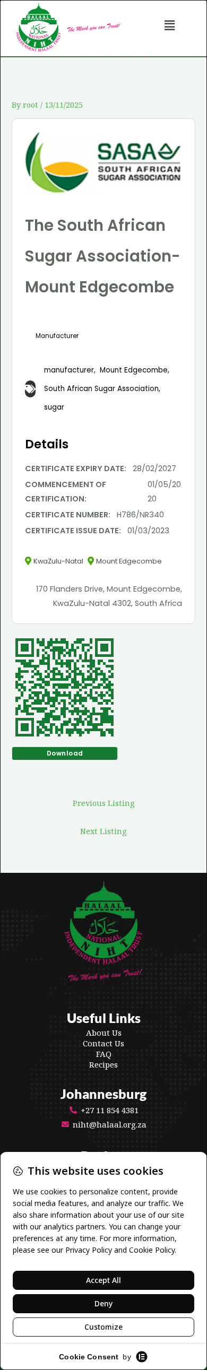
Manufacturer (57, 336)
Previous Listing (104, 802)
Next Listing (103, 831)
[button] (169, 25)
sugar (54, 407)
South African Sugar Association (101, 389)
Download (65, 753)
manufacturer (69, 370)
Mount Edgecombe (134, 370)
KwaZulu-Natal (58, 561)
